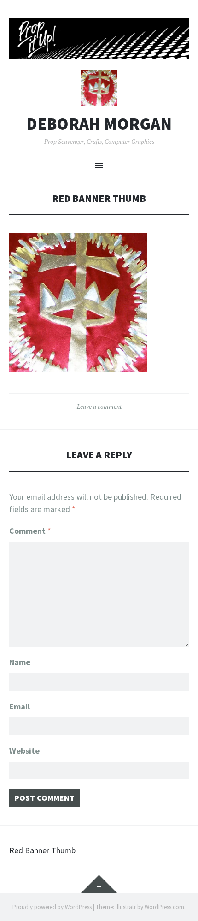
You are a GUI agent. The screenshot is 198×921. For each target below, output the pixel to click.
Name (19, 662)
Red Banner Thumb (42, 850)
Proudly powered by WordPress (52, 907)
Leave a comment (99, 406)
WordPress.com (164, 907)
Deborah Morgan (99, 124)
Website (24, 750)
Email (19, 706)
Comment (30, 530)
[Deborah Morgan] (99, 38)
